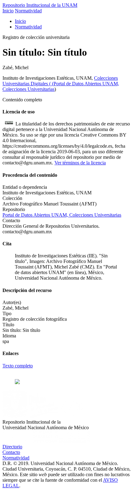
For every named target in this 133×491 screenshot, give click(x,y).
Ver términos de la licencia (80, 162)
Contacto (11, 452)
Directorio (12, 446)
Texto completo (17, 365)
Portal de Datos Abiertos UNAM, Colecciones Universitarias (61, 215)
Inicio (8, 10)
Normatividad (28, 10)
